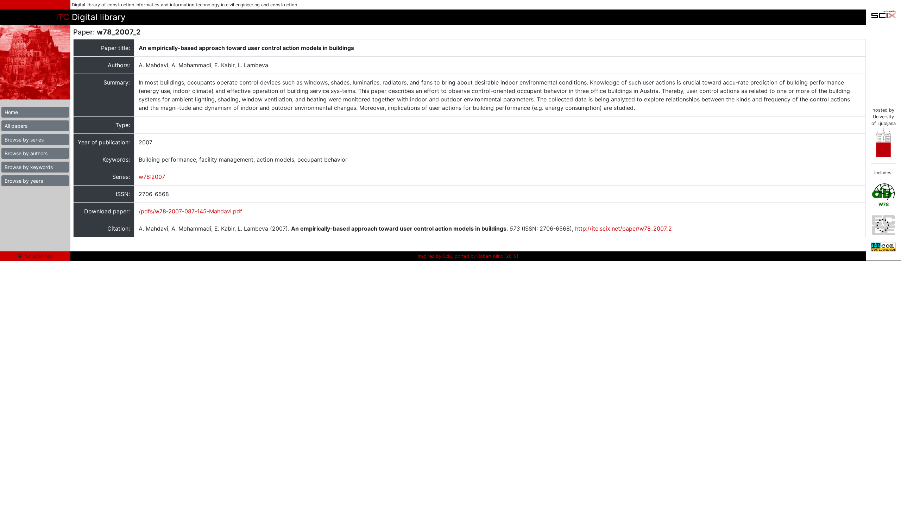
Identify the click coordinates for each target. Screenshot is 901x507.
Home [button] (11, 112)
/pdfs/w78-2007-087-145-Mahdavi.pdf (190, 211)
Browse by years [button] (24, 181)
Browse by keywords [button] (29, 167)
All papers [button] (16, 126)
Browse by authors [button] (26, 153)
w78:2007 (152, 176)
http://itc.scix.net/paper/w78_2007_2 (623, 228)
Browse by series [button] (24, 140)
